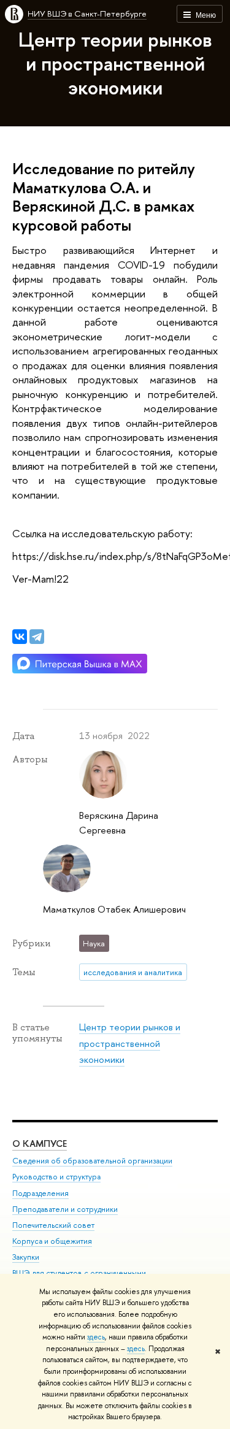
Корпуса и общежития (52, 1241)
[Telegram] (36, 636)
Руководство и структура (56, 1176)
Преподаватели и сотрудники (65, 1209)
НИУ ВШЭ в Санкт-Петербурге (87, 13)
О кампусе (39, 1143)
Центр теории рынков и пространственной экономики (115, 63)
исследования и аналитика (132, 972)
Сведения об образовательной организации (92, 1160)
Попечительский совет (53, 1225)
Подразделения (40, 1193)
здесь (96, 1337)
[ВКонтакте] (19, 636)
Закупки (25, 1257)
